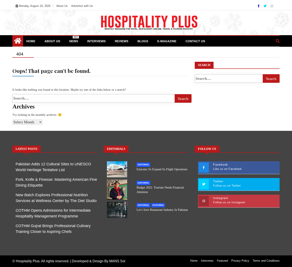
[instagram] (272, 6)
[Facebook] (259, 6)
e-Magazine (166, 41)
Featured (158, 205)
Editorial (143, 164)
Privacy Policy (240, 260)
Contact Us (195, 41)
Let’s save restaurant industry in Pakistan (162, 209)
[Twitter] (265, 6)
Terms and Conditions (266, 260)
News (73, 39)
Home (30, 41)
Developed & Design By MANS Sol (98, 261)
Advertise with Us (82, 6)
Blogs (142, 41)
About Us (62, 6)
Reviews (121, 41)
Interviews (96, 41)
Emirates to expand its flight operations (162, 169)
